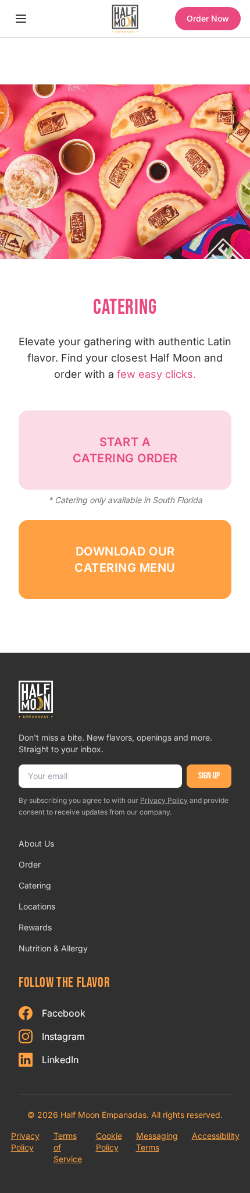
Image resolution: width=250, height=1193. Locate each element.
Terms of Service (67, 1147)
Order (30, 864)
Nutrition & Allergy (53, 948)
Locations (37, 906)
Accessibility (216, 1136)
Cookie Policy (109, 1141)
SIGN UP (209, 775)
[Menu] (21, 18)
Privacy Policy (164, 800)
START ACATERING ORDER (125, 450)
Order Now (208, 18)
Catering (35, 885)
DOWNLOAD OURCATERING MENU (125, 559)
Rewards (35, 927)
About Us (36, 843)
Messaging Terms (157, 1141)
